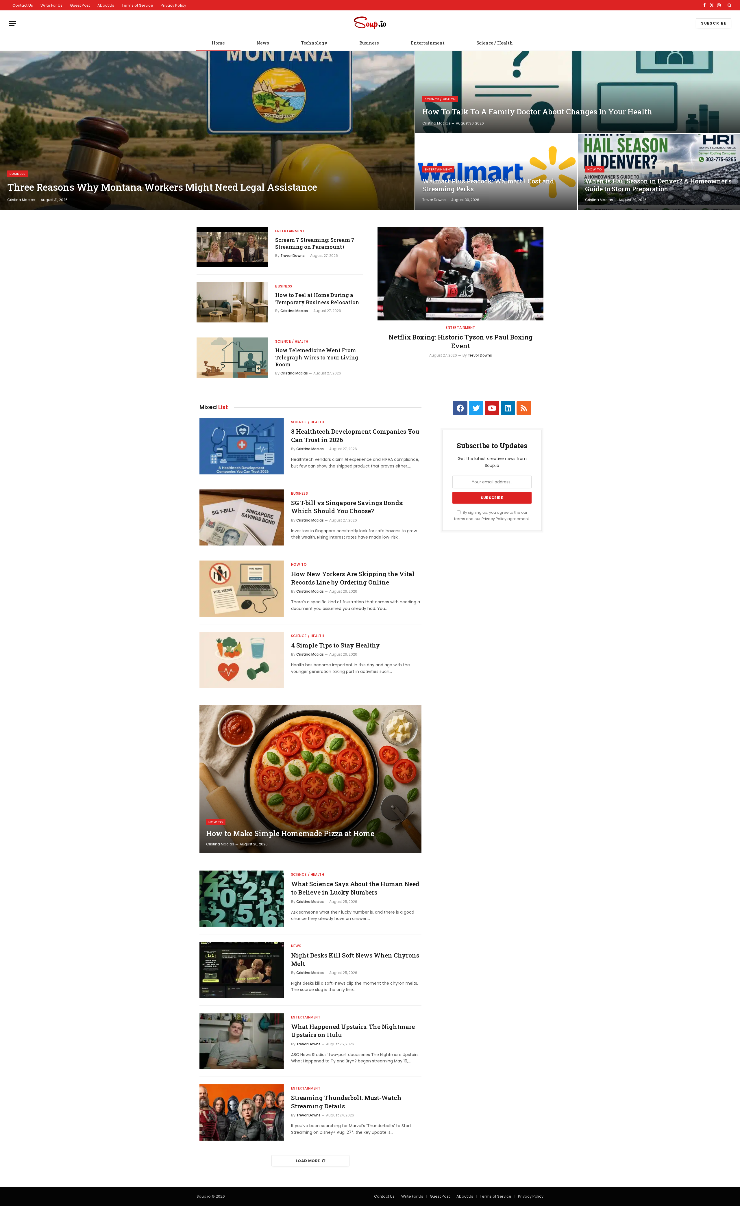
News (262, 43)
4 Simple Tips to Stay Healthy (335, 645)
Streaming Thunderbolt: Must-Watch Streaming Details (346, 1102)
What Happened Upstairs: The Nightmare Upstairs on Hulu (353, 1031)
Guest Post (80, 5)
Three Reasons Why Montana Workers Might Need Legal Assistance (162, 187)
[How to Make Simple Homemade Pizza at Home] (310, 779)
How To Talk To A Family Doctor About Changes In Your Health (537, 111)
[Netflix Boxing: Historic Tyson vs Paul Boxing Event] (460, 273)
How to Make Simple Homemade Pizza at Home (290, 833)
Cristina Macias (21, 199)
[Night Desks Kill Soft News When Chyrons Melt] (241, 970)
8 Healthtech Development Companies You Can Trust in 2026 (355, 435)
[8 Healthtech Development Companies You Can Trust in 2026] (241, 446)
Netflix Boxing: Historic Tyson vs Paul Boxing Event (460, 341)
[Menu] (12, 23)
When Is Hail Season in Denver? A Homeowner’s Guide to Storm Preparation (658, 185)
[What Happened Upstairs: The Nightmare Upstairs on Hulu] (241, 1041)
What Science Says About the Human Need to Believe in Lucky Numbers (355, 888)
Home (218, 43)
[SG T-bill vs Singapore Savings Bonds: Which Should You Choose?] (241, 517)
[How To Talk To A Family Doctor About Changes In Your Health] (577, 92)
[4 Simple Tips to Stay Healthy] (241, 660)
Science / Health (494, 43)
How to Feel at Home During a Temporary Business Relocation (317, 298)
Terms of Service (137, 5)
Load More (308, 1161)
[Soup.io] (370, 23)
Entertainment (428, 43)
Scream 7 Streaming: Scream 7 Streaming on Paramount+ (314, 243)
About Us (105, 5)
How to (594, 169)
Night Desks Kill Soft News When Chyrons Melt (355, 959)
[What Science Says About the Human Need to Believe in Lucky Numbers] (241, 899)
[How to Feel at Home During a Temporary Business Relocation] (232, 302)
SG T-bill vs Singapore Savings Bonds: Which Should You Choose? (347, 507)
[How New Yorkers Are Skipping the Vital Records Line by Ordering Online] (241, 589)
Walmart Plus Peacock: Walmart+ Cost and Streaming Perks (488, 185)
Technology (314, 43)
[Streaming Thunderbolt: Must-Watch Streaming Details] (241, 1112)
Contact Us (22, 5)
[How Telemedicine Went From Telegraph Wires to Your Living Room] (232, 357)
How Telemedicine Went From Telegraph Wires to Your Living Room (316, 357)
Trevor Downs (434, 199)
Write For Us (51, 5)
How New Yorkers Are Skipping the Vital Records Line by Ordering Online (353, 578)
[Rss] (524, 408)
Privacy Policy (173, 5)
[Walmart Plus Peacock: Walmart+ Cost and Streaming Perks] (496, 172)
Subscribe (713, 23)
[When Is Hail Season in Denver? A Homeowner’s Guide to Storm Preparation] (659, 172)
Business (369, 43)
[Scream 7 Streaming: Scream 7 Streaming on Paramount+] (232, 247)
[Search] (728, 5)
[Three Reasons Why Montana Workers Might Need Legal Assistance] (207, 130)
